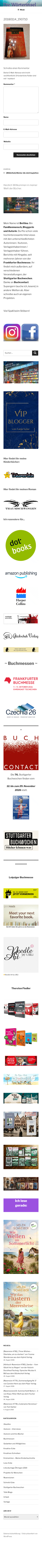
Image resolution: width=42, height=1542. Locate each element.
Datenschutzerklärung (12, 1533)
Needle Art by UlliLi (11, 975)
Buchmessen (9, 1439)
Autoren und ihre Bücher (14, 1434)
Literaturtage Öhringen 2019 (15, 1468)
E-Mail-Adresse (10, 129)
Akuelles (7, 1424)
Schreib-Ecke (9, 1482)
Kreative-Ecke (9, 1448)
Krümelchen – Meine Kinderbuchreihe (19, 1458)
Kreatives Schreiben (12, 1453)
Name (6, 117)
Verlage (7, 1502)
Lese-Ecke (8, 1463)
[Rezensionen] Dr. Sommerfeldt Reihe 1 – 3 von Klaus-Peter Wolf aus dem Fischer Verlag (21, 1394)
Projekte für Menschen (13, 1473)
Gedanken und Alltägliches (15, 1444)
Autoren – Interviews (12, 1429)
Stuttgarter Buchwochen (14, 1487)
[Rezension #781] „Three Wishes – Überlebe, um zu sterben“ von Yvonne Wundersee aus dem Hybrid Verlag (19, 1354)
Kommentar (9, 84)
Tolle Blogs (8, 1492)
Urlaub (6, 1497)
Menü (22, 10)
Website (7, 142)
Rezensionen (9, 1478)
